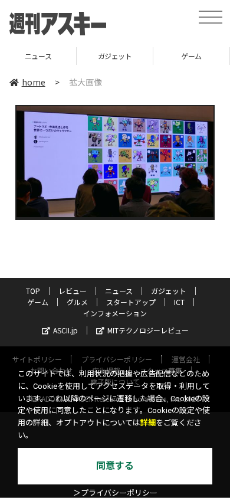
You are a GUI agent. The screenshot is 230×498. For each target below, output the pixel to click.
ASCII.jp (65, 330)
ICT (179, 302)
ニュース (119, 291)
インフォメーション (115, 313)
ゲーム (169, 56)
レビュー (72, 291)
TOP (33, 291)
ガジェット (92, 56)
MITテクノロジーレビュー (148, 330)
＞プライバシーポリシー (115, 493)
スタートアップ (131, 302)
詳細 (148, 422)
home (33, 82)
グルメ (77, 302)
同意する (115, 465)
